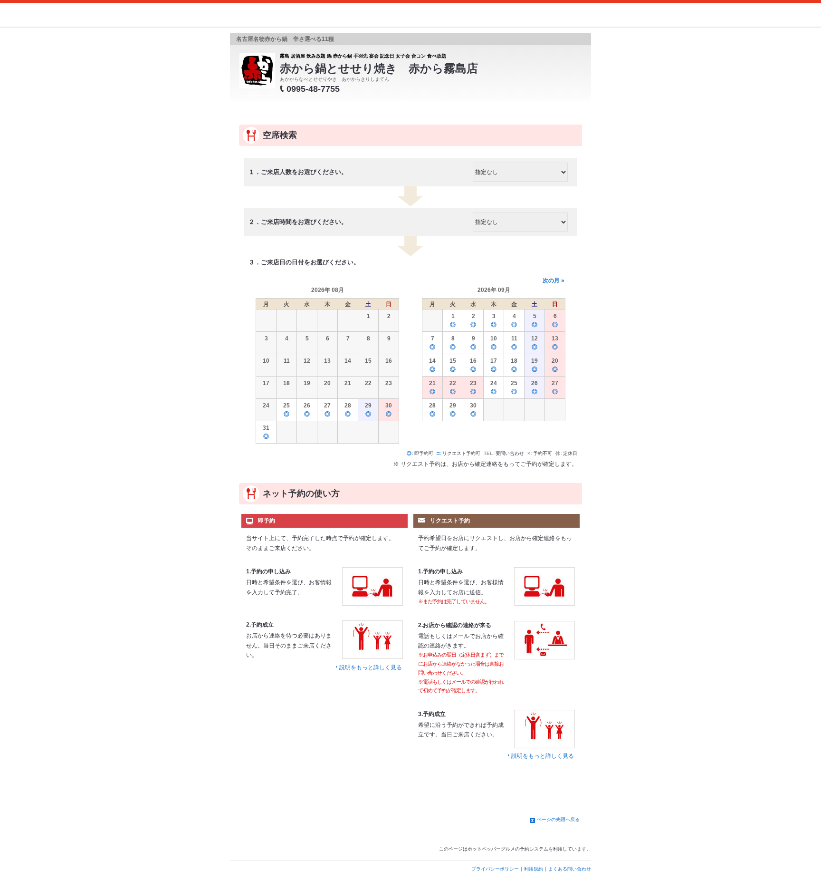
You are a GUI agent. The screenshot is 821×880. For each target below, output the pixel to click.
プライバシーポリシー (495, 868)
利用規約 (533, 868)
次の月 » (553, 280)
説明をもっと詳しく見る (370, 667)
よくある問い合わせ (569, 868)
